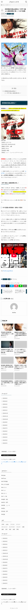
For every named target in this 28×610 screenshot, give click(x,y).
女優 (23, 526)
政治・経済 (5, 502)
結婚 (14, 529)
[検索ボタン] (26, 2)
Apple (4, 475)
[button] (3, 286)
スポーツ (8, 13)
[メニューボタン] (2, 2)
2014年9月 (5, 422)
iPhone (4, 478)
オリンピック (4, 526)
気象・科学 (5, 511)
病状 (10, 529)
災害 (6, 529)
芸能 (13, 13)
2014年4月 (5, 437)
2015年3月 (5, 404)
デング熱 (5, 496)
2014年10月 (5, 419)
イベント (18, 524)
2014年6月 (5, 431)
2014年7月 (5, 428)
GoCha (14, 312)
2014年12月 (5, 413)
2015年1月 (5, 410)
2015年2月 (5, 407)
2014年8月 (5, 425)
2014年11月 (5, 416)
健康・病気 (5, 499)
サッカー (18, 526)
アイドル (15, 279)
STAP (3, 524)
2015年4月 (5, 401)
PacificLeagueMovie (8, 270)
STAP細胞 (5, 481)
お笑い (7, 524)
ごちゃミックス (14, 2)
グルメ (4, 490)
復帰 (3, 529)
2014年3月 (5, 440)
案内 (4, 508)
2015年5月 (5, 398)
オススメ (5, 487)
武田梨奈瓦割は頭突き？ (10, 91)
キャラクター (12, 526)
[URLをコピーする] (25, 286)
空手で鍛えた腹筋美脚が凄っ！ (14, 93)
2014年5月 (5, 434)
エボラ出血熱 (6, 484)
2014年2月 (5, 443)
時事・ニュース (6, 505)
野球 (18, 529)
